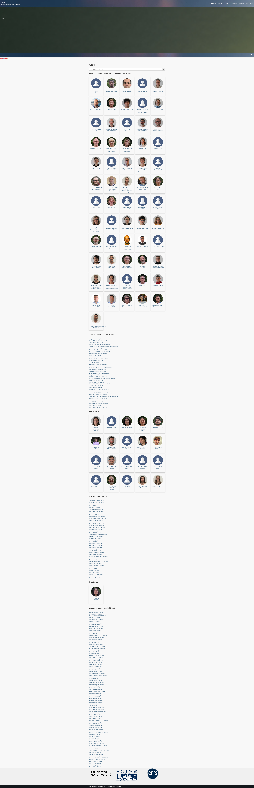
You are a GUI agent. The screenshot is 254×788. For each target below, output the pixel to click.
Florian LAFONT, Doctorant (95, 538)
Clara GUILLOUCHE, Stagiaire (96, 684)
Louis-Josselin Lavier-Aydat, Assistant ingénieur (100, 367)
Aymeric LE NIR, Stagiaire (95, 700)
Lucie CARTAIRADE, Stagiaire (96, 637)
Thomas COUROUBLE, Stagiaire (97, 646)
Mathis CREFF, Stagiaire (95, 650)
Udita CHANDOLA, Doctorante (96, 511)
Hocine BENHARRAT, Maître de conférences (99, 340)
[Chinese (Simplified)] (1, 58)
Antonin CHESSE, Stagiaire (95, 641)
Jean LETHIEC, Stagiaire (95, 704)
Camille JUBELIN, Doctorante (96, 536)
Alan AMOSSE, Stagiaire (95, 617)
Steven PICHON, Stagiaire (95, 723)
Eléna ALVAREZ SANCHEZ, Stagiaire (98, 615)
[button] (209, 3)
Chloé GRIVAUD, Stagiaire (95, 680)
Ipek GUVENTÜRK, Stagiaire (96, 686)
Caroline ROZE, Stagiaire (95, 749)
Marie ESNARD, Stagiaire (95, 664)
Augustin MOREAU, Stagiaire (96, 713)
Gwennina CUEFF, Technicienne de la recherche (100, 349)
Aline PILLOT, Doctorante (95, 550)
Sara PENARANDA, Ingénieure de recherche (100, 384)
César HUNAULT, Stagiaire (95, 693)
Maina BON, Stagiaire (94, 632)
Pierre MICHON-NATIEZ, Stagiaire (97, 711)
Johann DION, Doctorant (95, 522)
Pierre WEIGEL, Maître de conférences (98, 407)
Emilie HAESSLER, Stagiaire (96, 687)
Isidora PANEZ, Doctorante (95, 549)
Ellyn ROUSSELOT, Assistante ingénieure (99, 389)
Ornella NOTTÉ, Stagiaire (95, 718)
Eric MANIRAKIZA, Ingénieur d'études (98, 376)
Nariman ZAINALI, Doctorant (96, 574)
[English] (2, 58)
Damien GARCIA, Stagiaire (95, 671)
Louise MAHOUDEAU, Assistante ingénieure (99, 373)
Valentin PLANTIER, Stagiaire (96, 727)
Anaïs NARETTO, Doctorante (96, 545)
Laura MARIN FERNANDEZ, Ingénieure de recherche (102, 378)
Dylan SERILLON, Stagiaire (95, 752)
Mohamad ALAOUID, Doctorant (96, 502)
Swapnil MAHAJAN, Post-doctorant (97, 371)
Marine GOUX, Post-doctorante (96, 360)
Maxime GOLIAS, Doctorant (95, 529)
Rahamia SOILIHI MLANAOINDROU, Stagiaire (100, 758)
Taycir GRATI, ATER (94, 362)
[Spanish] (8, 58)
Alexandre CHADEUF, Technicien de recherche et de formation (104, 346)
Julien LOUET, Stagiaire (95, 705)
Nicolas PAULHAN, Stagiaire (96, 722)
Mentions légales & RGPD (117, 786)
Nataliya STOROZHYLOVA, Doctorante (98, 561)
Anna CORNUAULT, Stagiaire (96, 644)
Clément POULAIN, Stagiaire (96, 612)
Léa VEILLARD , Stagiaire (95, 763)
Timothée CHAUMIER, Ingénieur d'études (99, 348)
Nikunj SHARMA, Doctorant (95, 558)
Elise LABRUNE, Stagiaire (95, 698)
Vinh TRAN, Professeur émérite (96, 401)
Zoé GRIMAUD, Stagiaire (95, 678)
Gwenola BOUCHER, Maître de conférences (99, 344)
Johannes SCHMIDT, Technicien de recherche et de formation (103, 396)
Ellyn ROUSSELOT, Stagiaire (96, 747)
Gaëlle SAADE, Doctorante (95, 554)
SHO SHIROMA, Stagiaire (95, 756)
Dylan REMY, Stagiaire (94, 736)
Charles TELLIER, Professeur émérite (98, 398)
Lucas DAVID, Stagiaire (94, 653)
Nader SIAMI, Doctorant (94, 559)
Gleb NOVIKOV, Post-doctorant (96, 382)
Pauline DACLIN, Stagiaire (95, 651)
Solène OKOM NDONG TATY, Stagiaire (98, 720)
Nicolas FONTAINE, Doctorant (96, 523)
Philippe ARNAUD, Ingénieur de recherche (99, 339)
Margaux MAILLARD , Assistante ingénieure (99, 375)
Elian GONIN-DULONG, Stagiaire (97, 673)
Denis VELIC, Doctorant (95, 563)
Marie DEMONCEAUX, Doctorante (97, 518)
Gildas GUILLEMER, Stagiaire (96, 682)
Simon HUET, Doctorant (95, 532)
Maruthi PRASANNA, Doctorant (96, 552)
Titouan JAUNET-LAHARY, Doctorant (98, 534)
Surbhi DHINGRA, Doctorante (96, 520)
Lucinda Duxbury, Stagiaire (95, 659)
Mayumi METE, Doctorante (95, 543)
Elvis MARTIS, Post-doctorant (96, 380)
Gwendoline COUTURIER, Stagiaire (97, 648)
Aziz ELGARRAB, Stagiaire (95, 662)
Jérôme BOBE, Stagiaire (95, 630)
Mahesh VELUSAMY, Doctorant (96, 565)
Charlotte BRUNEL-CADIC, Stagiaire (98, 635)
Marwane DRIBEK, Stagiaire (96, 657)
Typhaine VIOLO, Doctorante (96, 568)
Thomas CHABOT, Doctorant (96, 509)
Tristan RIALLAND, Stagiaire (96, 740)
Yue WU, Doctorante (94, 570)
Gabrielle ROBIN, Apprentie (95, 387)
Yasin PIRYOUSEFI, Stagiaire (96, 725)
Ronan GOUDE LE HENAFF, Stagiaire (98, 675)
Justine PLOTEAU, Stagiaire (96, 729)
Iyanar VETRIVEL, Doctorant (96, 567)
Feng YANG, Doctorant (94, 572)
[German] (6, 58)
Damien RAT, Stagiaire (94, 734)
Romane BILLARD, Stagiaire (96, 628)
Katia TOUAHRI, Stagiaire (95, 761)
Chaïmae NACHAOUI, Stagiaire (96, 714)
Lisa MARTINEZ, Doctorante (96, 541)
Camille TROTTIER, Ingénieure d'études (98, 403)
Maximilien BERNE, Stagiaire (96, 626)
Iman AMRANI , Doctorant (95, 505)
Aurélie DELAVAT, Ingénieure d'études (98, 353)
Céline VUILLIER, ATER (95, 405)
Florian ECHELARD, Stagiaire (96, 660)
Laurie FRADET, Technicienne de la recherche (100, 358)
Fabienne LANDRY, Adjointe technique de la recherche (102, 366)
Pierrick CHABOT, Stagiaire (95, 639)
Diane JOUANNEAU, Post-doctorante (98, 364)
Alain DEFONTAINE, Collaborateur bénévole (99, 351)
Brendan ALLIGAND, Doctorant (96, 504)
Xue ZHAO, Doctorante (94, 577)
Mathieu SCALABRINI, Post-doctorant (98, 394)
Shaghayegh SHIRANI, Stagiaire (97, 754)
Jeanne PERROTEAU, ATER (96, 385)
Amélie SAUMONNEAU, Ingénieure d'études (99, 393)
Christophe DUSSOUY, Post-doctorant (98, 357)
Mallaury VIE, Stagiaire (94, 765)
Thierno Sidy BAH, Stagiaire (96, 623)
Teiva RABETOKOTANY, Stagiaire (97, 731)
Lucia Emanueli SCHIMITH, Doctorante (98, 556)
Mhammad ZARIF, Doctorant (96, 576)
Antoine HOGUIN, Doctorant (96, 531)
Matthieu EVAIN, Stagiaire (95, 666)
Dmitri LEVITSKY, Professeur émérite (98, 369)
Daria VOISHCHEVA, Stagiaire (96, 766)
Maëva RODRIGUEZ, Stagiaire (96, 743)
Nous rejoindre (249, 3)
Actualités (241, 3)
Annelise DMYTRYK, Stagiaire (96, 655)
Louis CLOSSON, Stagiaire (95, 642)
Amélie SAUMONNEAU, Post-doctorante (99, 391)
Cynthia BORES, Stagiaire (95, 633)
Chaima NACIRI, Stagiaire (95, 716)
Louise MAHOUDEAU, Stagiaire (97, 707)
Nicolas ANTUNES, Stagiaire (96, 619)
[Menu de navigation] (251, 55)
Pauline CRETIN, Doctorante (96, 513)
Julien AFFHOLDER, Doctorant (96, 500)
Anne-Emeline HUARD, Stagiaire (97, 691)
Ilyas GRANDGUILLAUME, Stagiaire (98, 677)
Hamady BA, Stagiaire (94, 621)
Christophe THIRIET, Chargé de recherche (99, 400)
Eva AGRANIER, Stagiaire (95, 614)
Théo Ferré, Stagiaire (94, 669)
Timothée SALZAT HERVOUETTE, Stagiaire (99, 750)
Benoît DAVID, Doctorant (95, 514)
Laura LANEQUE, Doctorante (96, 540)
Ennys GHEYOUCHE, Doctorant (97, 527)
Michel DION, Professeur (95, 355)
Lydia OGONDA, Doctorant (95, 547)
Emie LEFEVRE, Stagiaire (95, 702)
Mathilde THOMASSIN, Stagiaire (97, 759)
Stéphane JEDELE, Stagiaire (96, 695)
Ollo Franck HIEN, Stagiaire (95, 689)
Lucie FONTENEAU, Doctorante (97, 525)
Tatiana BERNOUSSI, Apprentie (96, 342)
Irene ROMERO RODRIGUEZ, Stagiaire (98, 745)
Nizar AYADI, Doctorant (94, 507)
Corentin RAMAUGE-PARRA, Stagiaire (98, 732)
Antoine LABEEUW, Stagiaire (96, 696)
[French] (4, 58)
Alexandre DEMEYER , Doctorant (97, 516)
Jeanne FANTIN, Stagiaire (95, 668)
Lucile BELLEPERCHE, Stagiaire (97, 624)
